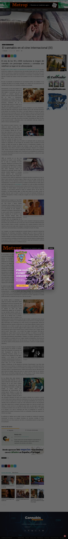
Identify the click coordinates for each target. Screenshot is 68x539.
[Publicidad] (34, 269)
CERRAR (51, 248)
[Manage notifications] (65, 536)
